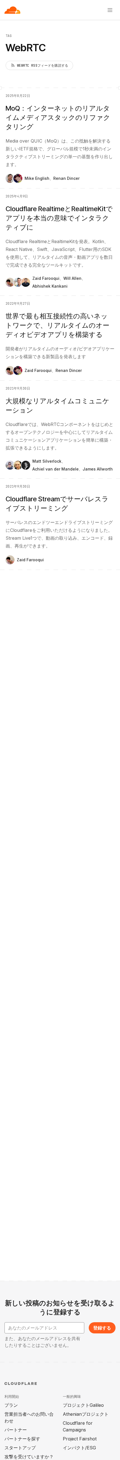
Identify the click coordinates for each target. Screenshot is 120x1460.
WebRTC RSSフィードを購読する (42, 65)
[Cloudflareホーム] (12, 10)
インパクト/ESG (79, 1447)
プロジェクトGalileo (83, 1405)
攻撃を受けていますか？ (29, 1456)
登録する (102, 1328)
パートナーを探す (22, 1439)
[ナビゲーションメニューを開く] (110, 10)
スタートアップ (20, 1447)
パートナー (15, 1430)
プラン (11, 1405)
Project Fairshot (80, 1439)
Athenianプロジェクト (86, 1414)
